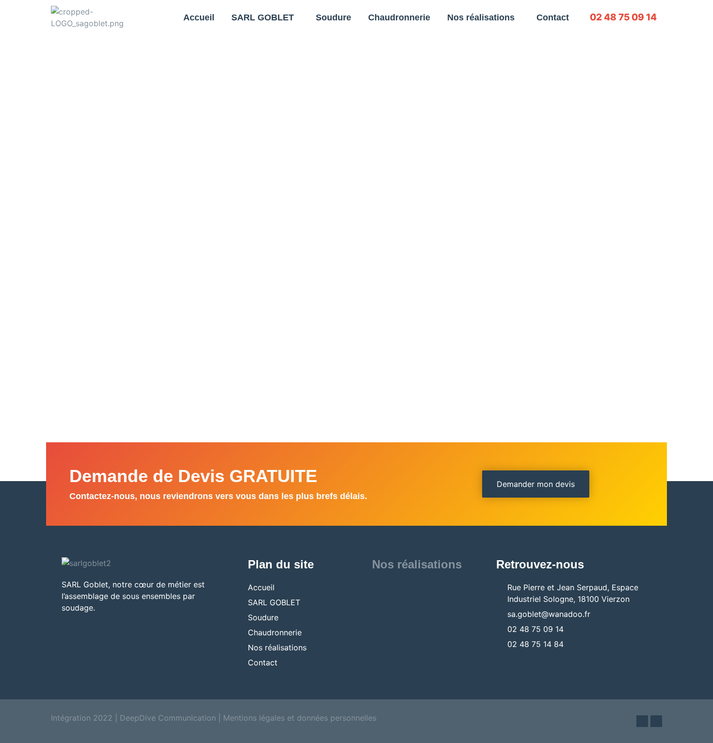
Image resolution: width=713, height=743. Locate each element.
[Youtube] (656, 721)
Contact (552, 17)
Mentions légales (254, 718)
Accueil (198, 17)
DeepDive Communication (166, 718)
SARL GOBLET (262, 17)
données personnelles (336, 718)
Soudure (333, 17)
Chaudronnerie (399, 17)
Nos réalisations (481, 17)
